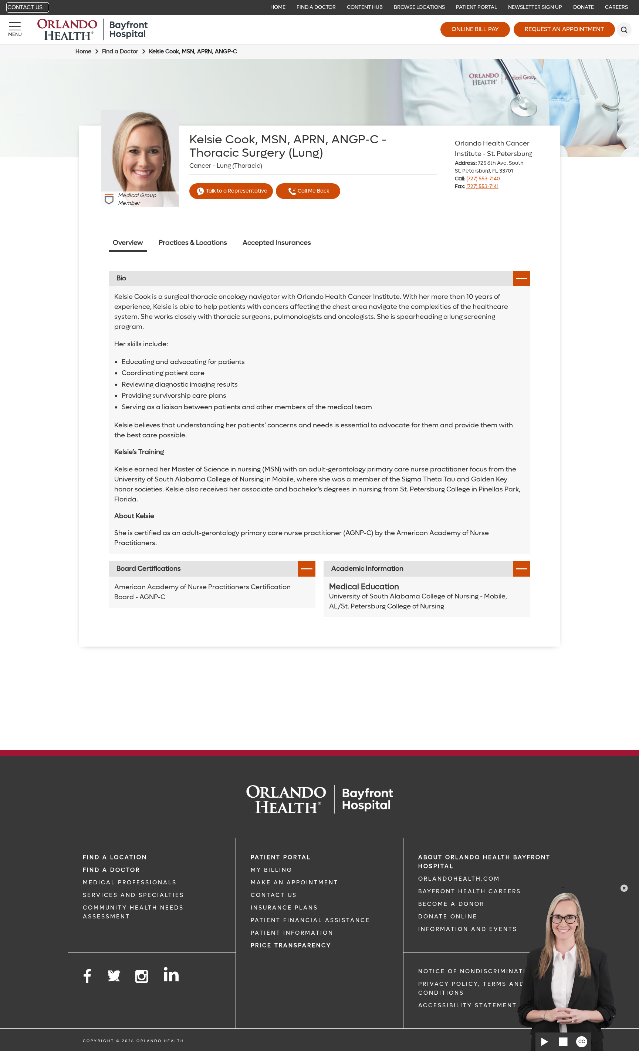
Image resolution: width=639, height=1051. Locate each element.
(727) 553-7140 (483, 178)
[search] (624, 29)
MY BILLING (272, 870)
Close (624, 888)
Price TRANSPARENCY (291, 945)
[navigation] (319, 7)
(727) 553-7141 (482, 186)
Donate (583, 7)
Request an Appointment (564, 29)
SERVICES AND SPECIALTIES (133, 895)
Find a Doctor (316, 7)
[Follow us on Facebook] (87, 977)
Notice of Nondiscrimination (477, 971)
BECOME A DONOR (451, 904)
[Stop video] (563, 1041)
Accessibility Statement (467, 1005)
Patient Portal (476, 7)
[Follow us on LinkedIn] (172, 974)
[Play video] (544, 1041)
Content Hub (365, 7)
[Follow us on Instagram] (142, 977)
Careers (616, 7)
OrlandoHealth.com (459, 878)
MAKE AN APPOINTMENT (294, 882)
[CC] (581, 1041)
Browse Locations (419, 7)
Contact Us (25, 7)
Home (277, 7)
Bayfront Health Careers (469, 891)
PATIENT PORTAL (281, 857)
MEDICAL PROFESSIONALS (130, 882)
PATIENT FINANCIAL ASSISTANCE (310, 920)
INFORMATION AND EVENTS (467, 929)
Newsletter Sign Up (535, 7)
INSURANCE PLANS (284, 907)
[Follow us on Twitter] (114, 973)
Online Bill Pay (475, 29)
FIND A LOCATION (115, 857)
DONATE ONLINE (447, 916)
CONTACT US (274, 895)
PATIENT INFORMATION (292, 933)
